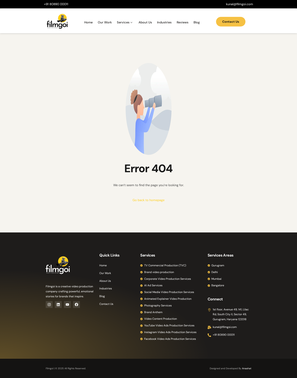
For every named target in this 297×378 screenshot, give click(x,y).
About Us (145, 22)
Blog (197, 22)
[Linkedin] (58, 304)
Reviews (182, 22)
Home (88, 22)
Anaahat (246, 368)
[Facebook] (76, 304)
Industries (164, 22)
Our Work (105, 22)
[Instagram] (49, 304)
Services (123, 22)
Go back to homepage (148, 200)
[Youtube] (67, 304)
